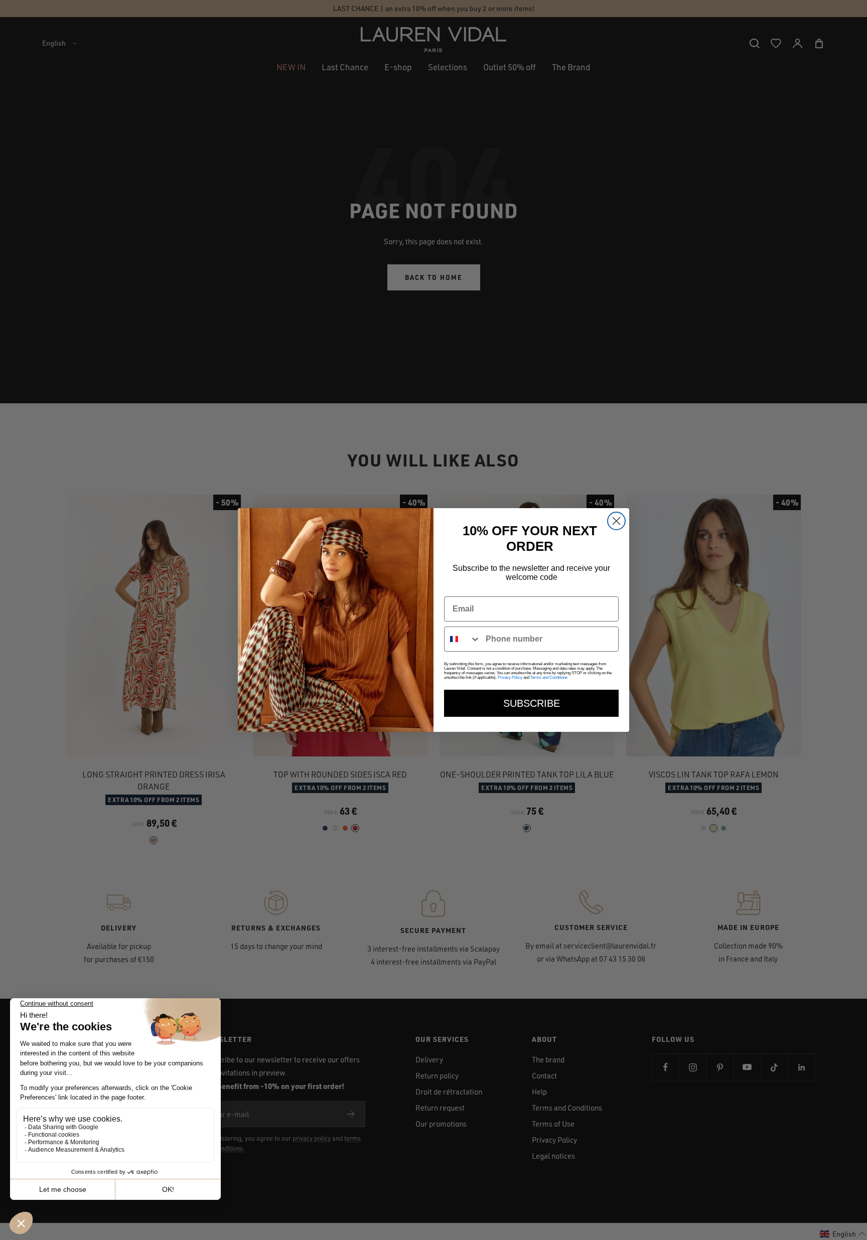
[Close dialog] (616, 521)
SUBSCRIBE (531, 703)
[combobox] (463, 639)
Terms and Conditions (548, 677)
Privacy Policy (510, 677)
